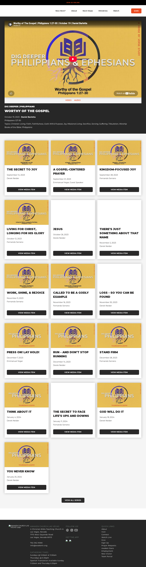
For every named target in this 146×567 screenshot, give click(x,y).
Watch (116, 11)
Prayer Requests (109, 546)
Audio (77, 100)
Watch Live (107, 537)
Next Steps (88, 11)
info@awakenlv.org (38, 546)
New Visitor (107, 554)
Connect (105, 535)
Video (68, 100)
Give (136, 11)
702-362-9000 (36, 543)
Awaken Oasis (108, 548)
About (74, 11)
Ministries (103, 11)
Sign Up (105, 543)
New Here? (61, 11)
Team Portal (107, 556)
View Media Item (26, 189)
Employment (107, 551)
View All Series (73, 500)
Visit (104, 532)
